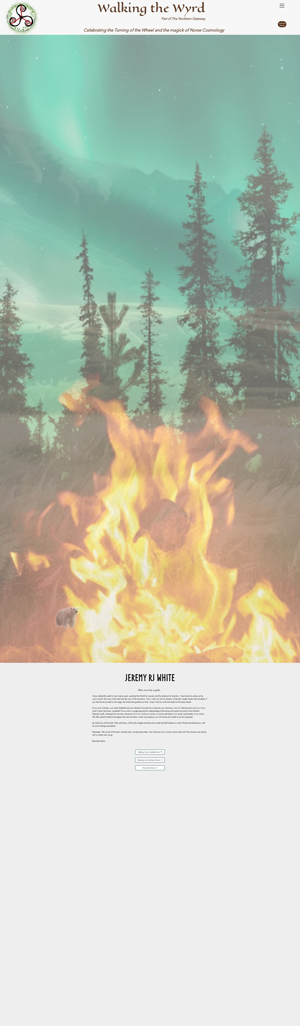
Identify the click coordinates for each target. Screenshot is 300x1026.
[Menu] (282, 5)
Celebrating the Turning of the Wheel (119, 30)
